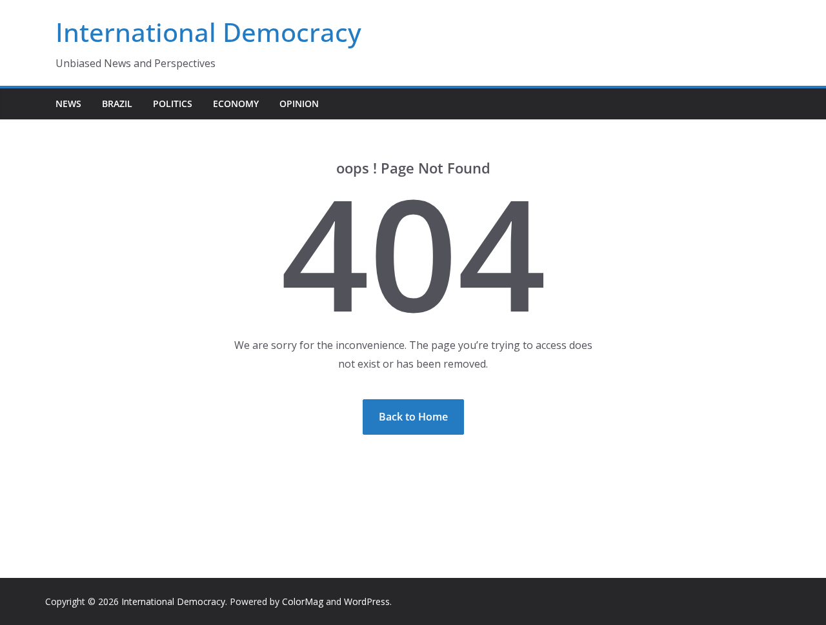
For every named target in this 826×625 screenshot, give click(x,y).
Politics (172, 103)
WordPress (367, 601)
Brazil (117, 103)
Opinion (299, 103)
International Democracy (208, 32)
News (68, 103)
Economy (236, 103)
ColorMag (302, 601)
